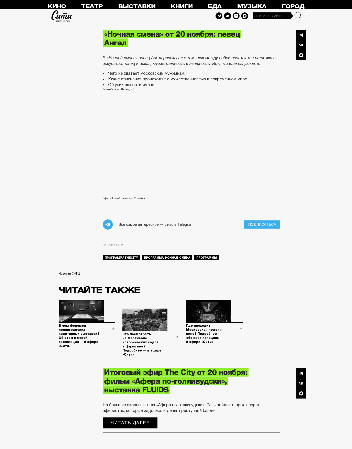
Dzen (236, 15)
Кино (57, 6)
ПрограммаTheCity (121, 257)
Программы (206, 257)
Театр (92, 6)
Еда (215, 6)
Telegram (219, 15)
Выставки (136, 6)
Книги (181, 6)
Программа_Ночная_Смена (167, 257)
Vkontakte (227, 15)
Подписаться (262, 224)
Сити (62, 16)
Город (293, 6)
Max (244, 15)
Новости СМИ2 (69, 273)
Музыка (251, 6)
